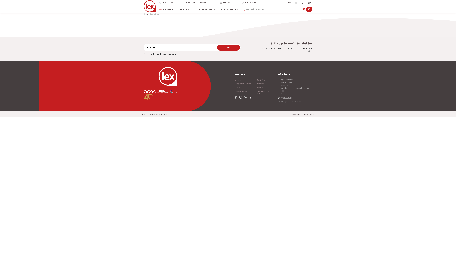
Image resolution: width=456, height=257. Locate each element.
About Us (184, 9)
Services (260, 88)
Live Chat (226, 3)
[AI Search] (304, 9)
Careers (238, 88)
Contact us (261, 80)
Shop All (167, 9)
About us (238, 80)
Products (260, 84)
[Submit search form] (309, 9)
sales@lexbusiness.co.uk (198, 3)
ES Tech (311, 114)
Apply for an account (243, 84)
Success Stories (227, 9)
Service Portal (250, 3)
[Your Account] (303, 3)
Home (146, 14)
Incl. (291, 3)
